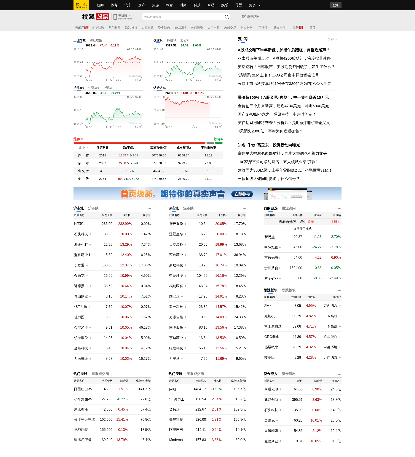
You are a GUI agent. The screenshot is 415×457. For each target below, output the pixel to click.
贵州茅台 (271, 268)
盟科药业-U (83, 255)
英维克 (269, 420)
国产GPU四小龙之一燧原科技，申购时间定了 (277, 114)
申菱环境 (176, 275)
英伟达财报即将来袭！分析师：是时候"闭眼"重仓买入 (284, 123)
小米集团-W (83, 399)
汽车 (127, 5)
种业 (267, 305)
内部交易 (230, 27)
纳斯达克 (159, 87)
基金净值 (279, 27)
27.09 (208, 163)
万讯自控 (176, 317)
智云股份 (176, 224)
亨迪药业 (176, 338)
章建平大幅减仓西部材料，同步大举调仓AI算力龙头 (282, 153)
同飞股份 (176, 327)
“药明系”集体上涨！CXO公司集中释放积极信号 (278, 75)
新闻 (100, 5)
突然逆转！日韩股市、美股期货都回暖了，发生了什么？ (286, 67)
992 (120, 178)
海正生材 (81, 244)
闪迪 (172, 389)
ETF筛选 (98, 27)
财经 (211, 5)
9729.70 (183, 163)
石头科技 (81, 234)
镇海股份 (81, 338)
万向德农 (81, 358)
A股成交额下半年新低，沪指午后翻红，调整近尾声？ (284, 50)
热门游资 (197, 27)
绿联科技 (176, 348)
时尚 (183, 5)
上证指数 (79, 40)
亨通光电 (271, 258)
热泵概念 (271, 347)
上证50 (107, 87)
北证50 (184, 40)
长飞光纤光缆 (84, 419)
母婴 (238, 5)
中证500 (93, 87)
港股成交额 (100, 374)
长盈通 (79, 265)
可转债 (263, 27)
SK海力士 (176, 399)
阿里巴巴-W (83, 389)
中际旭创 (271, 247)
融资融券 (247, 27)
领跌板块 (289, 290)
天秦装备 (176, 244)
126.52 (183, 171)
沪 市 (83, 155)
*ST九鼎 (80, 307)
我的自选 (271, 208)
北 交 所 (83, 171)
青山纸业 (81, 296)
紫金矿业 (271, 278)
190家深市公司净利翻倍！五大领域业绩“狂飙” (277, 162)
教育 (169, 5)
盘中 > (83, 147)
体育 (114, 5)
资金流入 (271, 374)
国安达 (174, 296)
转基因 (269, 357)
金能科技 (81, 348)
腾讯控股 (81, 409)
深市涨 (174, 208)
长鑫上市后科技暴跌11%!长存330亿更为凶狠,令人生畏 (285, 83)
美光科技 (176, 419)
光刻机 (269, 316)
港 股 (83, 178)
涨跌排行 (131, 27)
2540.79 (183, 178)
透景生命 (176, 234)
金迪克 (79, 275)
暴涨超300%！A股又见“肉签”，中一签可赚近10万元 (283, 97)
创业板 (158, 40)
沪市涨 (78, 208)
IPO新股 (180, 27)
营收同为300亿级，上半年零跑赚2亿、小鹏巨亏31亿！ (285, 170)
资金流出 (289, 374)
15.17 (208, 155)
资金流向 (164, 27)
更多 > (332, 39)
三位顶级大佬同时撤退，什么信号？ (269, 179)
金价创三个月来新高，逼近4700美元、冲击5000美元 (283, 106)
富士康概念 (273, 326)
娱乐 (224, 5)
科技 (197, 5)
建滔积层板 (82, 440)
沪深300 (78, 87)
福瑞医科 (176, 286)
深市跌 (188, 208)
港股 (296, 27)
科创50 (171, 40)
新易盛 (270, 237)
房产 (141, 5)
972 (136, 178)
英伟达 (174, 409)
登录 (336, 5)
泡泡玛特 (81, 430)
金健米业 (81, 327)
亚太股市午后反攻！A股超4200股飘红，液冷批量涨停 (284, 58)
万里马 (174, 358)
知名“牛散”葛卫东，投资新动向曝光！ (271, 145)
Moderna (176, 440)
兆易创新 (271, 399)
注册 (333, 222)
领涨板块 (271, 290)
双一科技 (176, 307)
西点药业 (176, 255)
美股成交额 (195, 374)
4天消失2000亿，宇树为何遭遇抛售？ (270, 131)
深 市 (83, 163)
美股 (313, 27)
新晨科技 (176, 265)
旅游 (155, 5)
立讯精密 (271, 431)
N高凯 (79, 224)
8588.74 (183, 155)
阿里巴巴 (176, 430)
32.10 (208, 171)
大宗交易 (214, 27)
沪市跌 (93, 208)
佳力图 (79, 317)
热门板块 (115, 27)
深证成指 (96, 40)
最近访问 (289, 208)
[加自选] (86, 223)
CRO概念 (271, 337)
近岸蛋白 (81, 286)
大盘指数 (148, 27)
